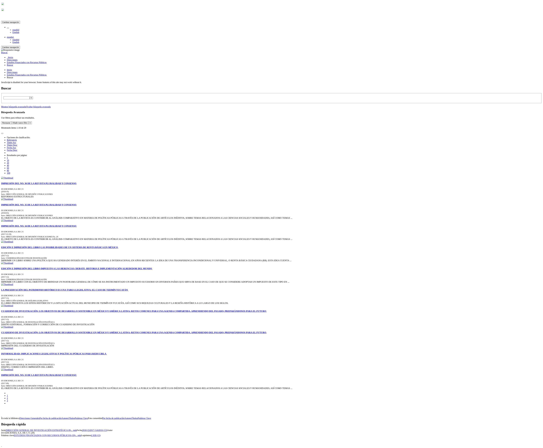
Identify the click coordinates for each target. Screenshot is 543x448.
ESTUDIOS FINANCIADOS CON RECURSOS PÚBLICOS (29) (44, 435)
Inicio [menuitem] (10, 57)
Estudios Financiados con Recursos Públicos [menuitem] (27, 62)
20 (8, 163)
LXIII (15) (96, 435)
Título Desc (12, 145)
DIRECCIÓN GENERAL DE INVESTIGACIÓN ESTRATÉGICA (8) (38, 430)
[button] (10, 37)
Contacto (265, 413)
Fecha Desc (12, 150)
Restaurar (6, 123)
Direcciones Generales (29, 418)
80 (8, 170)
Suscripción (7, 17)
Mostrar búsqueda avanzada (13, 107)
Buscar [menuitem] (10, 65)
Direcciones (12, 72)
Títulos (72, 418)
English (15, 32)
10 (8, 160)
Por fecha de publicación (50, 418)
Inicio (9, 70)
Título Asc (11, 142)
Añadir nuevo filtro (19, 123)
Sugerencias (276, 413)
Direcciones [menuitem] (12, 60)
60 (8, 168)
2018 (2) (86, 430)
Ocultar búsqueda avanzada (38, 107)
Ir (31, 98)
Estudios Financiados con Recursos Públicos (27, 75)
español (15, 30)
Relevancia (12, 140)
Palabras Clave (81, 418)
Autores (65, 418)
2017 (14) (94, 430)
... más (74, 430)
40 (8, 165)
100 (8, 173)
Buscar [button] (4, 52)
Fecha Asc (11, 147)
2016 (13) (102, 430)
